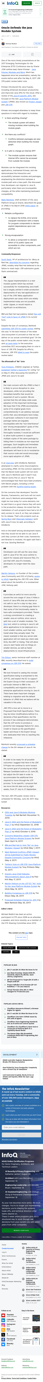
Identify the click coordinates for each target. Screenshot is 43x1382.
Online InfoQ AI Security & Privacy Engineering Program (33, 1250)
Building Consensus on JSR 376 (18, 893)
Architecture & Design (27, 948)
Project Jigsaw (35, 102)
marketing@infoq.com (29, 1367)
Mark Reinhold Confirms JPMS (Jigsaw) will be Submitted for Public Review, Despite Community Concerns (22, 855)
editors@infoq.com (7, 1367)
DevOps (6, 952)
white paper (30, 206)
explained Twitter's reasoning (14, 370)
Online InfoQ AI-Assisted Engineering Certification (32, 1281)
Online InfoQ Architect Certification (31, 1260)
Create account (8, 1248)
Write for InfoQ (7, 1263)
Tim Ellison (6, 657)
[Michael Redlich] (3, 43)
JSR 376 (8, 105)
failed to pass (23, 352)
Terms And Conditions (19, 1378)
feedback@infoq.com (8, 1361)
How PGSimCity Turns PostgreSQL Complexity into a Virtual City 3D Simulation (20, 1068)
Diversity (5, 1289)
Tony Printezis (7, 367)
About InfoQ (6, 1270)
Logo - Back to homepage (13, 3)
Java (4, 21)
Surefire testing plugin (26, 486)
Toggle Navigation (3, 3)
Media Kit (5, 1278)
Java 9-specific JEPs (22, 96)
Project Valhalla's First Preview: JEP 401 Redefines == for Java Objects (22, 986)
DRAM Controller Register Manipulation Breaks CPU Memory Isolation (18, 1061)
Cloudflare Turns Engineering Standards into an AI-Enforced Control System (22, 1023)
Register (27, 3)
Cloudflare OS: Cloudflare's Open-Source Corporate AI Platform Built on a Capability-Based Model (22, 1028)
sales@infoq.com (27, 1361)
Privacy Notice (6, 1378)
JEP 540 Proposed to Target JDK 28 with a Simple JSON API (23, 981)
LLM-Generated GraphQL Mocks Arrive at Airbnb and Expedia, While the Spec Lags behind (18, 1077)
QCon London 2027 (33, 1301)
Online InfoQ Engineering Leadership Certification (31, 1270)
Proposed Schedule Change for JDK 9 (21, 900)
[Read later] (32, 54)
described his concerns (19, 262)
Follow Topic (21, 937)
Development (8, 948)
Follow (37, 43)
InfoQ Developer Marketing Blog (11, 1283)
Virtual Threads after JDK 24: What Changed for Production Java (20, 991)
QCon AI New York (32, 1295)
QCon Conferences (9, 1256)
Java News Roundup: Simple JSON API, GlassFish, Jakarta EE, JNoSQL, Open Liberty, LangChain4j (21, 975)
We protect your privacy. (9, 1139)
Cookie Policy (31, 1378)
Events (4, 1259)
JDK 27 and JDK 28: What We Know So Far (22, 970)
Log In (4, 1252)
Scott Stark (6, 259)
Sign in (37, 3)
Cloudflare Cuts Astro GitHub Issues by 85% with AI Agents (22, 1018)
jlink (5, 624)
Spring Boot (6, 519)
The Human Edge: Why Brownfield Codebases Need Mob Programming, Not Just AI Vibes (22, 1035)
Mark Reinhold (7, 200)
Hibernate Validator (24, 519)
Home (4, 1245)
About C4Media (7, 1274)
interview (10, 463)
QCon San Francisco (33, 1290)
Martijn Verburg (8, 573)
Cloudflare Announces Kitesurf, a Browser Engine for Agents (23, 1009)
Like (13, 54)
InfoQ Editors (6, 1267)
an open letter (12, 343)
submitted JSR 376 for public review (17, 328)
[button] (21, 1135)
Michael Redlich (11, 44)
